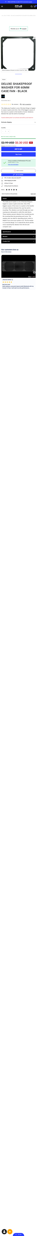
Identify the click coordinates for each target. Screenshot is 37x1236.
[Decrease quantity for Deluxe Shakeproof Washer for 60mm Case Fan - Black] (2, 131)
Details (5, 198)
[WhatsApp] (14, 190)
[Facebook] (7, 190)
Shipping (3, 146)
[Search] (31, 6)
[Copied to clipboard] (16, 190)
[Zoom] (34, 37)
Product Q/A (6, 241)
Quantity (3, 127)
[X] (9, 190)
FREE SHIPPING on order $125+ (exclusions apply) (20, 2)
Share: (3, 189)
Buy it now (19, 154)
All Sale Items (6, 15)
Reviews (5, 236)
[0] (34, 6)
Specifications (7, 232)
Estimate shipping (6, 122)
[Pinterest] (11, 190)
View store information (13, 164)
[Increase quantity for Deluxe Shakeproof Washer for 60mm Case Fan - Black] (8, 131)
